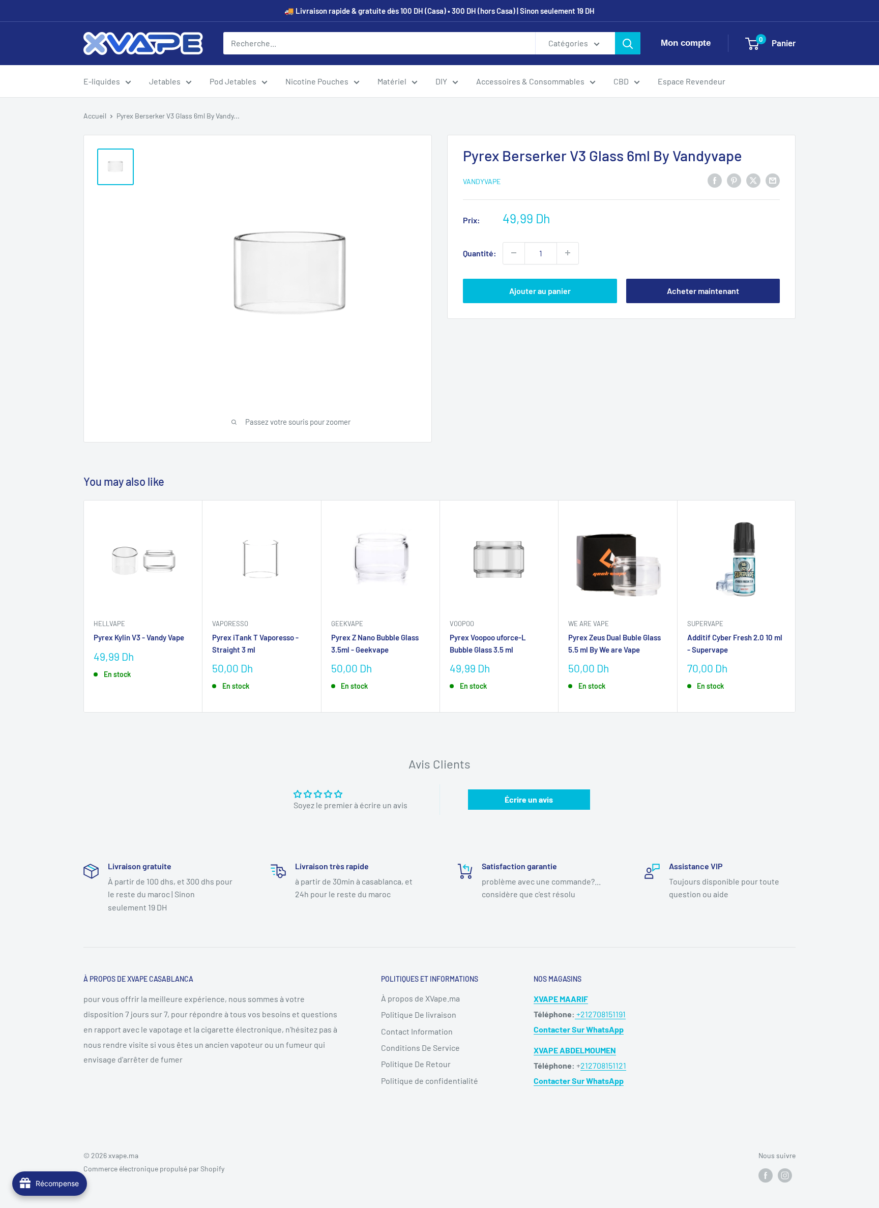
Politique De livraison (418, 1014)
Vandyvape (482, 180)
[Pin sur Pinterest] (734, 180)
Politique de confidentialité (429, 1080)
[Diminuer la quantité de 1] (513, 252)
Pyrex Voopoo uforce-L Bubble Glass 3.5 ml (488, 643)
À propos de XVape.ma (420, 998)
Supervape (705, 624)
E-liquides (101, 81)
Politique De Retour (416, 1064)
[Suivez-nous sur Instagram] (785, 1175)
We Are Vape (588, 624)
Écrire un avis (529, 799)
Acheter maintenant (703, 290)
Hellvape (109, 624)
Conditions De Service (420, 1047)
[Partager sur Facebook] (715, 180)
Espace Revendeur (691, 81)
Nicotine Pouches (316, 81)
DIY (441, 81)
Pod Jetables (233, 81)
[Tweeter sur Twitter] (753, 180)
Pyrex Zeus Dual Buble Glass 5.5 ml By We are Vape (614, 643)
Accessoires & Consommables (530, 81)
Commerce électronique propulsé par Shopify (153, 1168)
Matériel (391, 81)
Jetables (165, 81)
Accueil (94, 115)
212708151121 (603, 1065)
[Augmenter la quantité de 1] (567, 252)
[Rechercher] (627, 43)
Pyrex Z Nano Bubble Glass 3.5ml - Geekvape (375, 643)
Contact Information (417, 1031)
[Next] (796, 606)
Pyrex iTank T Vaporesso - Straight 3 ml (255, 643)
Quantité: (479, 252)
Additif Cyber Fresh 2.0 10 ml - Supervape (734, 643)
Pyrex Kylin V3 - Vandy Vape (139, 637)
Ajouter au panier (540, 290)
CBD (621, 81)
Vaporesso (230, 624)
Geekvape (347, 624)
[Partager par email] (773, 180)
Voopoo (462, 624)
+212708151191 (600, 1014)
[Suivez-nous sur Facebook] (765, 1175)
